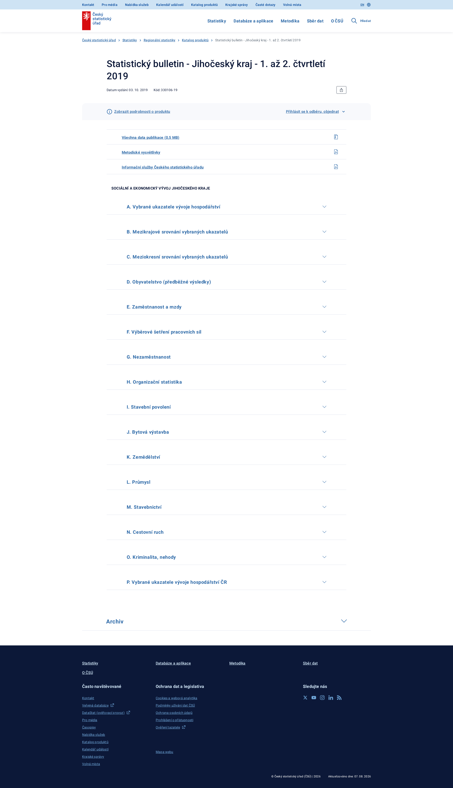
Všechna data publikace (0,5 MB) (150, 137)
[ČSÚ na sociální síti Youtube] (313, 697)
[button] (116, 686)
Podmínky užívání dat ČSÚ (175, 705)
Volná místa (292, 5)
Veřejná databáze (95, 705)
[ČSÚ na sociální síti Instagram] (322, 697)
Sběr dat (315, 20)
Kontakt (88, 5)
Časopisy (89, 727)
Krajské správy (236, 5)
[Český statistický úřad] (96, 20)
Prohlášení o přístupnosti (174, 720)
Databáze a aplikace (253, 20)
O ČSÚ (337, 20)
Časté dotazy (266, 5)
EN (362, 4)
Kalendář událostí (170, 5)
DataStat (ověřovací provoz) (103, 713)
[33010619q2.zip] (336, 137)
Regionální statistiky (160, 40)
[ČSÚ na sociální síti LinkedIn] (330, 697)
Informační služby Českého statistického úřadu (163, 167)
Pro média (109, 5)
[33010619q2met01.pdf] (336, 152)
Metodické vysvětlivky (141, 152)
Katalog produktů (204, 5)
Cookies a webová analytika (176, 698)
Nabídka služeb (137, 5)
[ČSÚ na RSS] (339, 697)
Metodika (290, 20)
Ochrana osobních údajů (174, 713)
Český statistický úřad (99, 40)
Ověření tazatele (168, 727)
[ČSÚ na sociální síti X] (305, 697)
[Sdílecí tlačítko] (341, 90)
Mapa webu (164, 752)
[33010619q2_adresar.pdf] (336, 166)
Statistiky (216, 20)
